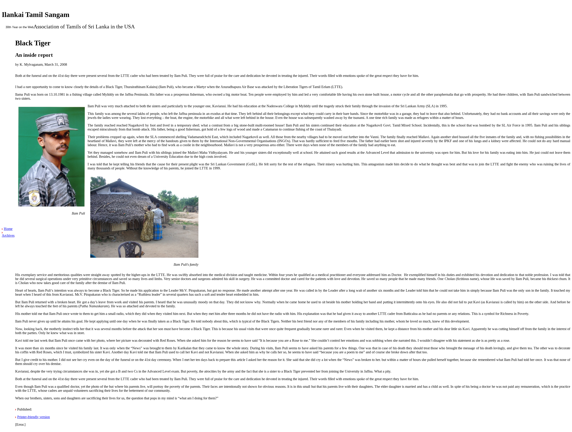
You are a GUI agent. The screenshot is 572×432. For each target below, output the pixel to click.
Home (8, 229)
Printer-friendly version (33, 417)
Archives (8, 235)
